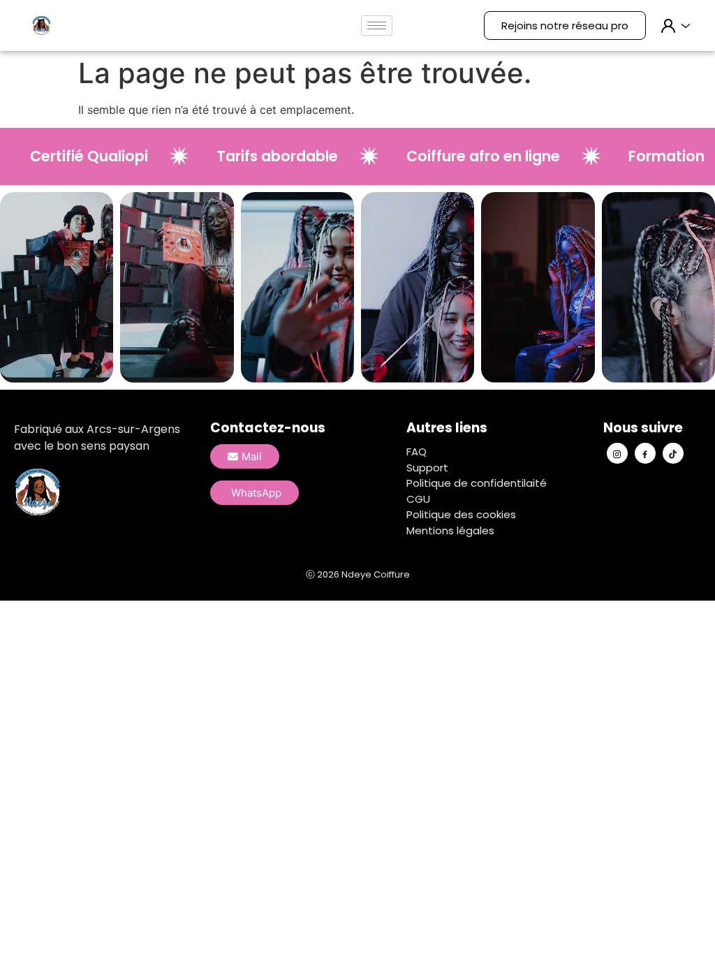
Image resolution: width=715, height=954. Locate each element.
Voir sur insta (57, 299)
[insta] (617, 453)
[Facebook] (645, 453)
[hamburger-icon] (376, 25)
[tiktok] (673, 453)
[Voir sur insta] (56, 272)
